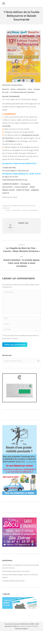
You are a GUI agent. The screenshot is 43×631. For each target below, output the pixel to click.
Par (7, 210)
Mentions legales (21, 629)
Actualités (13, 206)
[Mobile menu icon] (3, 3)
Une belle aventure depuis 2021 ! (13, 581)
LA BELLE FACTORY (31, 626)
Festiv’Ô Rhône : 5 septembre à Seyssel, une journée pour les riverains (20, 566)
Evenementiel (21, 206)
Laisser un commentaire (30, 210)
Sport (28, 206)
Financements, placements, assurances (16, 571)
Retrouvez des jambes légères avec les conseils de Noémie (20, 576)
